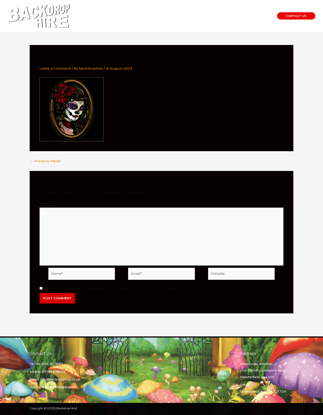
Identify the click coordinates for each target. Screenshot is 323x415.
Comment (49, 204)
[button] (296, 16)
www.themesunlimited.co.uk (52, 387)
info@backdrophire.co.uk (60, 379)
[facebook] (33, 395)
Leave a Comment (55, 68)
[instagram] (43, 395)
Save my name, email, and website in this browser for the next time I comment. (112, 288)
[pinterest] (53, 395)
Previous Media (45, 161)
